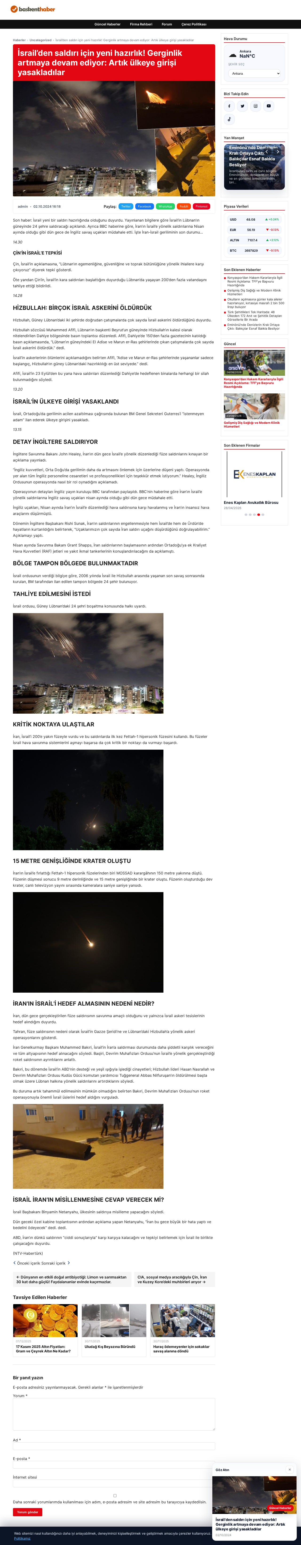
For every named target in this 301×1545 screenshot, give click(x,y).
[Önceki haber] (267, 152)
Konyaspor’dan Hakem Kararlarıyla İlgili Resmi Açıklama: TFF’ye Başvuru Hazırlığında (254, 281)
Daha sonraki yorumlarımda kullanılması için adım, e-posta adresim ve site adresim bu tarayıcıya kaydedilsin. (109, 1502)
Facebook (144, 206)
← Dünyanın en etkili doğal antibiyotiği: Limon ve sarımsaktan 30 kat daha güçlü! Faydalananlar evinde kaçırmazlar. (71, 1279)
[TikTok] (229, 119)
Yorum (20, 1395)
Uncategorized (40, 40)
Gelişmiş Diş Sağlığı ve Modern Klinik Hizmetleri (254, 292)
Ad (17, 1440)
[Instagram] (255, 106)
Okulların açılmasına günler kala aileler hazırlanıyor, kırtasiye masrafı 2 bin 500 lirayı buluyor (255, 303)
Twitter (126, 206)
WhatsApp (165, 206)
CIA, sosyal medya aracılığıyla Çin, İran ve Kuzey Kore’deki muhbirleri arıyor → (172, 1279)
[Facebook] (229, 106)
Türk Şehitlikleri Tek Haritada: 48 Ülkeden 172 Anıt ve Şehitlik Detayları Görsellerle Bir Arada (254, 315)
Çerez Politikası (194, 24)
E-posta (21, 1458)
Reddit (184, 206)
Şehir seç (236, 64)
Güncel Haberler (108, 24)
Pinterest (201, 206)
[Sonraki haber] (277, 152)
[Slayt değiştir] (246, 515)
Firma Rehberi (141, 24)
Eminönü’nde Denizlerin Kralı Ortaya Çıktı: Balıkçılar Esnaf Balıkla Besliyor (253, 326)
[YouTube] (268, 106)
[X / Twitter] (242, 106)
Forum (167, 24)
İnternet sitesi (25, 1477)
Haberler (19, 40)
